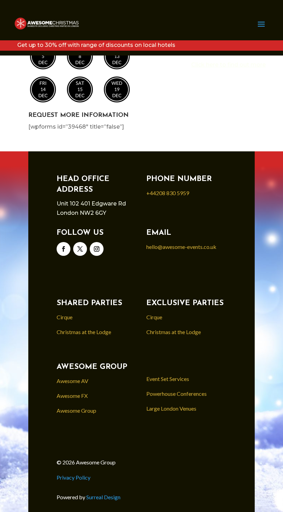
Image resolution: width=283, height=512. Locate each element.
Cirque (64, 317)
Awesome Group (76, 410)
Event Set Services (167, 378)
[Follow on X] (80, 249)
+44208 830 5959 (167, 193)
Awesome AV (72, 381)
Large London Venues (171, 408)
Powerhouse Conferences (176, 393)
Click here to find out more (228, 64)
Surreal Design (103, 497)
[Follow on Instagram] (97, 249)
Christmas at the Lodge (84, 332)
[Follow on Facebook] (63, 249)
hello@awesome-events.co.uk (181, 246)
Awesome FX (72, 395)
